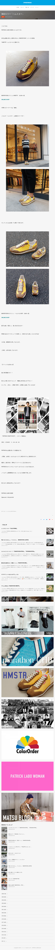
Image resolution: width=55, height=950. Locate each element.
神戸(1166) (3, 511)
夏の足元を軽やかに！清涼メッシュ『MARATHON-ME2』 (14, 563)
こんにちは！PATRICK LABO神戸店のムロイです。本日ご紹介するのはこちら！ (16, 531)
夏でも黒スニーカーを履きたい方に (15, 872)
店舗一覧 (27, 7)
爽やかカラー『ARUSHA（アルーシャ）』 (17, 834)
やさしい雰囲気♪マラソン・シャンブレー (17, 859)
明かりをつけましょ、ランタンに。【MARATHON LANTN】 (15, 540)
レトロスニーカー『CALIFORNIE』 (9, 528)
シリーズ (32, 7)
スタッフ (22, 7)
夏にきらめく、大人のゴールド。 (15, 853)
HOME (17, 7)
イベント (37, 7)
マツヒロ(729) (7, 511)
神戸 (3, 16)
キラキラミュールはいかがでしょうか (9, 574)
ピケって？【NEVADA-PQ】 (14, 878)
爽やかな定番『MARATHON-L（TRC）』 (17, 885)
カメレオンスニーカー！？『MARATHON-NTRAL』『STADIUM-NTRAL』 (18, 551)
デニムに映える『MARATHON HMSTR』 (10, 586)
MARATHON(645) (13, 511)
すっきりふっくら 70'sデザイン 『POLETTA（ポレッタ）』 (20, 846)
